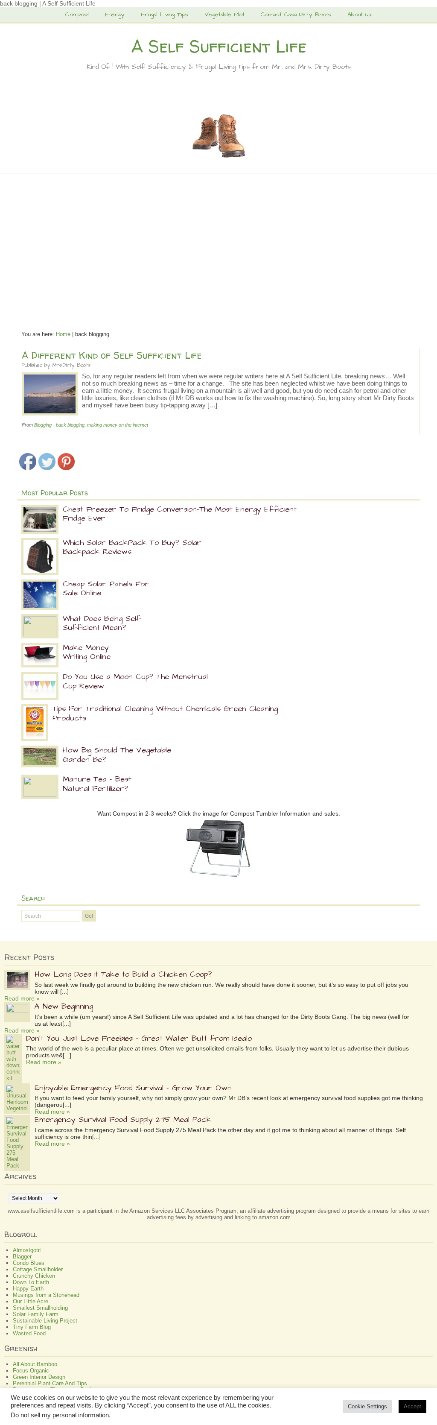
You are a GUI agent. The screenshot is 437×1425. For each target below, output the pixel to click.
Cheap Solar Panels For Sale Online (106, 589)
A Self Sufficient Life (218, 46)
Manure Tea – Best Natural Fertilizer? (97, 784)
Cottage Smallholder (38, 1269)
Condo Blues (28, 1263)
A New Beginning (64, 1006)
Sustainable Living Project (45, 1320)
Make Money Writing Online (87, 652)
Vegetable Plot (224, 14)
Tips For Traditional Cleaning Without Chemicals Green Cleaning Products (165, 713)
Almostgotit (27, 1250)
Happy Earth (28, 1288)
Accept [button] (412, 1406)
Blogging (43, 424)
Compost (77, 14)
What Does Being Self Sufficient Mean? (102, 623)
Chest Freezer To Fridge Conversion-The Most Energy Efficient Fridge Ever (180, 514)
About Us (359, 14)
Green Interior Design (39, 1377)
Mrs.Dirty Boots (71, 365)
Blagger (22, 1256)
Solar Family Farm (35, 1314)
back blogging (70, 424)
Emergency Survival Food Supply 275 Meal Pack (123, 1119)
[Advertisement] (218, 248)
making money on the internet (117, 424)
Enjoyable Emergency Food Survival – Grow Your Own (133, 1088)
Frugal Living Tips (164, 14)
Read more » (22, 998)
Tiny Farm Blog (32, 1327)
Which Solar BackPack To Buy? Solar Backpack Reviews (132, 547)
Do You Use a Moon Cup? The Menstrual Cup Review (135, 681)
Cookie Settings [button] (367, 1406)
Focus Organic (31, 1370)
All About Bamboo (35, 1364)
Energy (115, 14)
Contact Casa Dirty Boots (296, 14)
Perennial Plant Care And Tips (50, 1383)
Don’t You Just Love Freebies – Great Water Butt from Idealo (139, 1038)
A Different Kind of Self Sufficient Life (112, 355)
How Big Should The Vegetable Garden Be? (117, 755)
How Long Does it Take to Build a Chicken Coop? (123, 974)
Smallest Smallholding (40, 1308)
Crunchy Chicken (34, 1276)
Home (63, 334)
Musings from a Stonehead (46, 1295)
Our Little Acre (30, 1301)
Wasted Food (29, 1333)
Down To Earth (31, 1282)
